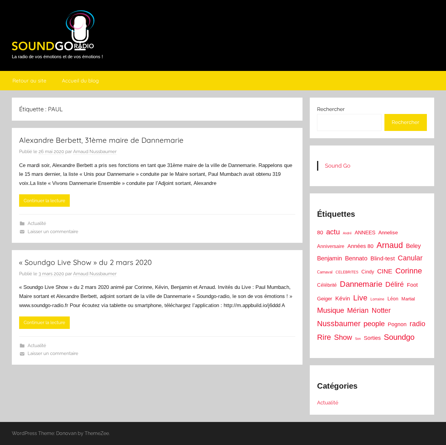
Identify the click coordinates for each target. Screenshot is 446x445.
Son (358, 338)
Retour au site (29, 80)
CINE (384, 271)
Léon (392, 298)
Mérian (358, 310)
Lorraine (377, 299)
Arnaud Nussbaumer (95, 151)
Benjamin (329, 258)
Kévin (342, 298)
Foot (412, 285)
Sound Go (337, 165)
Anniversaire (330, 246)
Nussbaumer (338, 323)
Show (343, 337)
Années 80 (360, 246)
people (374, 324)
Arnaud (390, 245)
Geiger (324, 299)
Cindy (367, 271)
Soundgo (399, 337)
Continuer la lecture (44, 200)
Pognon (397, 324)
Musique (330, 310)
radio (417, 324)
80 (320, 232)
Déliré (394, 284)
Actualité (37, 223)
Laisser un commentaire (53, 231)
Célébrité (327, 285)
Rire (324, 337)
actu (333, 232)
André (347, 233)
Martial (408, 298)
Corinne (408, 271)
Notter (381, 310)
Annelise (388, 233)
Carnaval (325, 272)
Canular (410, 258)
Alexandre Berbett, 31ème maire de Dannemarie (101, 140)
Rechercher (331, 109)
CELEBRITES (347, 272)
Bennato (356, 258)
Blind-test (382, 258)
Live (360, 297)
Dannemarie (361, 284)
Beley (413, 246)
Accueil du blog (80, 80)
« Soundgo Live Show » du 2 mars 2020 (85, 262)
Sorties (372, 338)
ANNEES (365, 233)
